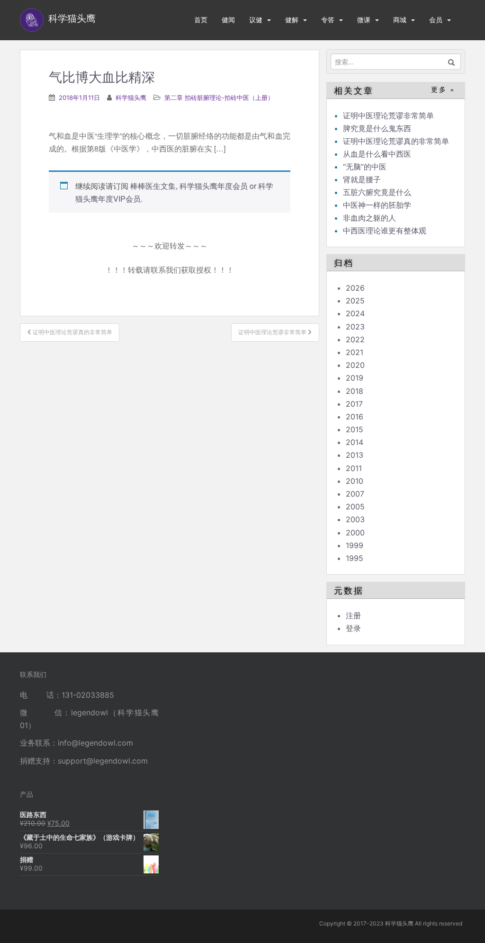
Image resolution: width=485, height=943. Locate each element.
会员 (435, 19)
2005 (355, 506)
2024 (355, 313)
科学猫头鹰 (131, 97)
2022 (355, 339)
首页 (200, 19)
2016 (354, 416)
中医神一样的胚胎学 (377, 205)
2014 (354, 442)
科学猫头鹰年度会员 (214, 185)
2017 (354, 404)
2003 (355, 519)
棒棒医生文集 (153, 185)
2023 (355, 326)
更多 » (443, 89)
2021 (354, 352)
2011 (354, 468)
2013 (354, 455)
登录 (353, 628)
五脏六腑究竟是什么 (377, 192)
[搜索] (451, 61)
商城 (399, 19)
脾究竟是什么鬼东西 (377, 128)
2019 (354, 378)
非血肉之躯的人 (369, 217)
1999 (354, 545)
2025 (355, 300)
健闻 (228, 19)
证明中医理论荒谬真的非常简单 (396, 141)
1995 (354, 558)
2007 (355, 493)
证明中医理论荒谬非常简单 (388, 115)
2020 (355, 365)
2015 (354, 429)
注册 (353, 615)
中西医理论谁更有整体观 (384, 230)
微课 (363, 19)
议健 (255, 19)
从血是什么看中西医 (377, 154)
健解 (291, 19)
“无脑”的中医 (364, 166)
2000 (355, 532)
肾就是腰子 (362, 179)
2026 (355, 288)
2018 (354, 391)
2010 (354, 481)
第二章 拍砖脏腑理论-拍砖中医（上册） (219, 97)
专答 (327, 19)
